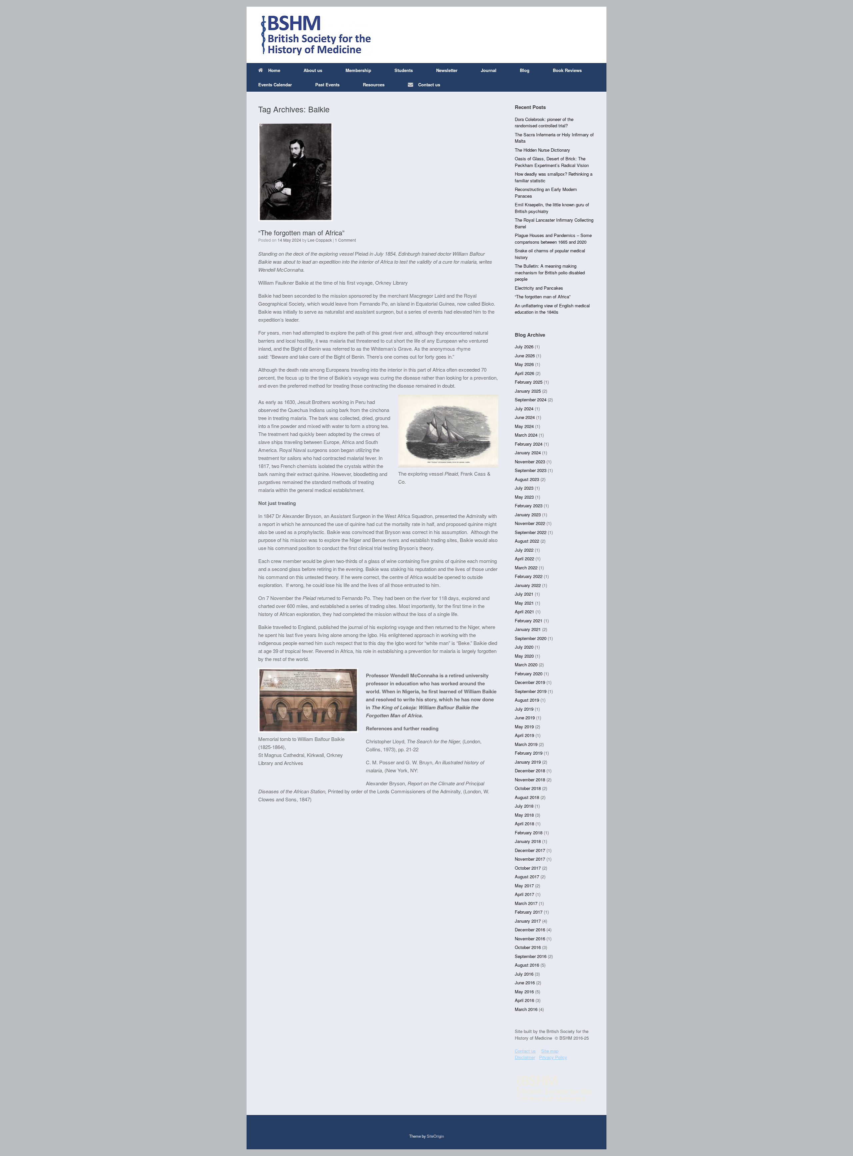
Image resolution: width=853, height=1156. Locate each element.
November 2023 (530, 461)
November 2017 (530, 859)
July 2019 (524, 709)
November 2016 (530, 938)
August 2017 (527, 876)
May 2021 (524, 603)
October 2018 (528, 788)
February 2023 (528, 505)
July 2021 (524, 594)
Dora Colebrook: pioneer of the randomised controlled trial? (544, 122)
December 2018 (530, 770)
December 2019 (530, 682)
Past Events (327, 84)
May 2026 (524, 364)
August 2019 (527, 700)
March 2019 (526, 744)
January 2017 (528, 921)
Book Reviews (567, 70)
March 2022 (526, 567)
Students (404, 70)
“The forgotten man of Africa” (301, 232)
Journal (488, 70)
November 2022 (530, 523)
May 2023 (524, 497)
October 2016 (528, 947)
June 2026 (525, 355)
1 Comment (345, 240)
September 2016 (530, 956)
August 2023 (527, 479)
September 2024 (530, 399)
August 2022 (527, 541)
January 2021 (528, 629)
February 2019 (528, 753)
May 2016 (524, 991)
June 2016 (525, 982)
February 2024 (528, 444)
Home (274, 70)
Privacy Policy (553, 1057)
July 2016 (524, 974)
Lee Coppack (320, 240)
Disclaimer (525, 1057)
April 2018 (524, 823)
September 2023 (530, 470)
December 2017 (530, 850)
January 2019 (528, 762)
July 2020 (524, 647)
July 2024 (524, 408)
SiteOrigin (435, 1136)
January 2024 (528, 452)
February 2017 (528, 912)
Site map (549, 1051)
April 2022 (524, 558)
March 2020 (526, 664)
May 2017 (524, 885)
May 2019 (524, 726)
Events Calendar (275, 84)
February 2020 (528, 673)
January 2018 (528, 841)
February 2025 (528, 382)
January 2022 (528, 585)
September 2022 (530, 532)
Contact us (429, 84)
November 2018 (530, 779)
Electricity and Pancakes (539, 288)
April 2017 (524, 894)
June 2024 (525, 417)
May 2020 (524, 656)
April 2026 (524, 373)
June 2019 (525, 717)
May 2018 (524, 815)
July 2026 (524, 346)
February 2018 (528, 832)
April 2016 (524, 1000)
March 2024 (526, 435)
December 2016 (530, 929)
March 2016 (526, 1009)
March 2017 (526, 903)
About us (313, 70)
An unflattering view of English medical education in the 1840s (552, 308)
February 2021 (528, 620)
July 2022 (524, 550)
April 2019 (524, 735)
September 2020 (530, 638)
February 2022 (528, 576)
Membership (358, 70)
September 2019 (530, 691)
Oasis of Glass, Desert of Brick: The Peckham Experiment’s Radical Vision (552, 161)
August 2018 (527, 797)
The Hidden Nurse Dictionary (542, 150)
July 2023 (524, 488)
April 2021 (524, 611)
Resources (374, 84)
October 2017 (528, 868)
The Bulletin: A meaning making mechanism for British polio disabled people (550, 272)
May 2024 (524, 426)
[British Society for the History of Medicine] (316, 34)
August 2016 (527, 965)
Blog (524, 70)
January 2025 (528, 391)
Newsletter (446, 70)
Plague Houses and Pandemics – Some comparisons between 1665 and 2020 (553, 238)
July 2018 (524, 806)
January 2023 (528, 514)
